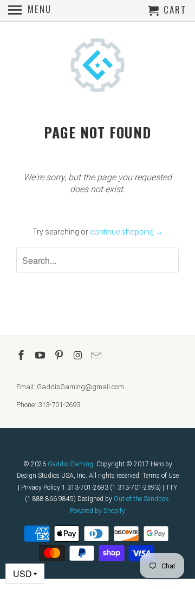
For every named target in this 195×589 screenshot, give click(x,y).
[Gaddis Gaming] (97, 66)
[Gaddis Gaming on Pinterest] (60, 355)
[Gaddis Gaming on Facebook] (22, 355)
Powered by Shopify (97, 511)
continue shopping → (126, 231)
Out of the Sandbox (141, 499)
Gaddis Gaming (70, 464)
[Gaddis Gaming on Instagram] (78, 355)
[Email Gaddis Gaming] (97, 355)
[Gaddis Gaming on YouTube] (41, 355)
